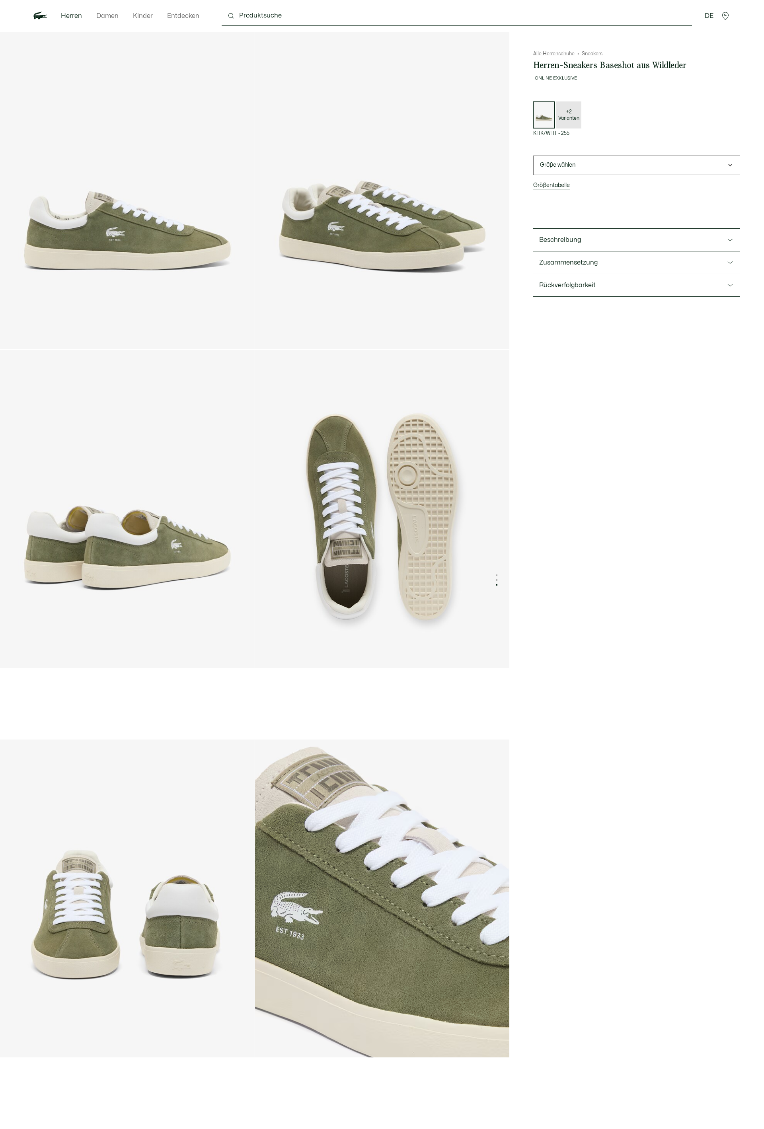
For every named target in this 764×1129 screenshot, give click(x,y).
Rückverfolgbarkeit (567, 285)
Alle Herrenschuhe (554, 53)
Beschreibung (560, 240)
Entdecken (183, 16)
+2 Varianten (568, 115)
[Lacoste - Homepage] (40, 16)
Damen (107, 16)
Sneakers (592, 53)
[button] (725, 16)
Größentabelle (551, 185)
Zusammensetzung (568, 262)
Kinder (143, 16)
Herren (71, 16)
